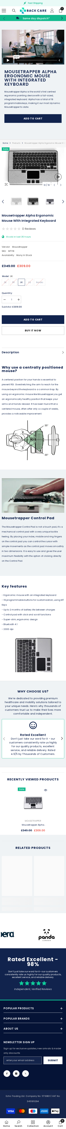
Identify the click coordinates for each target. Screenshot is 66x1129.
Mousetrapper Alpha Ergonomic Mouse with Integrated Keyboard (33, 825)
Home (5, 143)
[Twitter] (25, 1073)
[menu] (4, 11)
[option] (33, 3)
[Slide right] (62, 18)
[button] (54, 185)
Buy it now (33, 330)
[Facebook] (7, 1073)
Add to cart (33, 118)
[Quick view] (45, 790)
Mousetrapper (19, 246)
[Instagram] (16, 1073)
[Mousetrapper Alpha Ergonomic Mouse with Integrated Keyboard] (33, 803)
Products (16, 143)
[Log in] (52, 11)
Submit (53, 1060)
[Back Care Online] (24, 935)
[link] (33, 18)
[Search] (14, 11)
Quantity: (7, 293)
